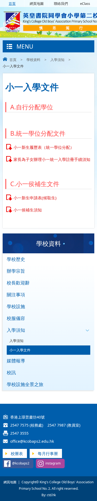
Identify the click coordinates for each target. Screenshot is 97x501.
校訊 (11, 372)
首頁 (12, 3)
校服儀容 (16, 318)
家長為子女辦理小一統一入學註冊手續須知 (51, 159)
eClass (85, 3)
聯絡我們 (61, 3)
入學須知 (57, 59)
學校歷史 (16, 259)
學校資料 (33, 59)
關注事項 (16, 294)
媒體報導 (16, 361)
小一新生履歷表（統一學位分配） (43, 147)
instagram (53, 463)
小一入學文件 (19, 350)
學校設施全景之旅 (25, 384)
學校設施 (16, 306)
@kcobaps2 (20, 463)
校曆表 (17, 453)
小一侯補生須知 (27, 209)
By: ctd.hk (48, 495)
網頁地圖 (37, 3)
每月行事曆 (48, 453)
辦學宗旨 (16, 271)
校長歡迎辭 (18, 283)
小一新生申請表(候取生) (35, 197)
